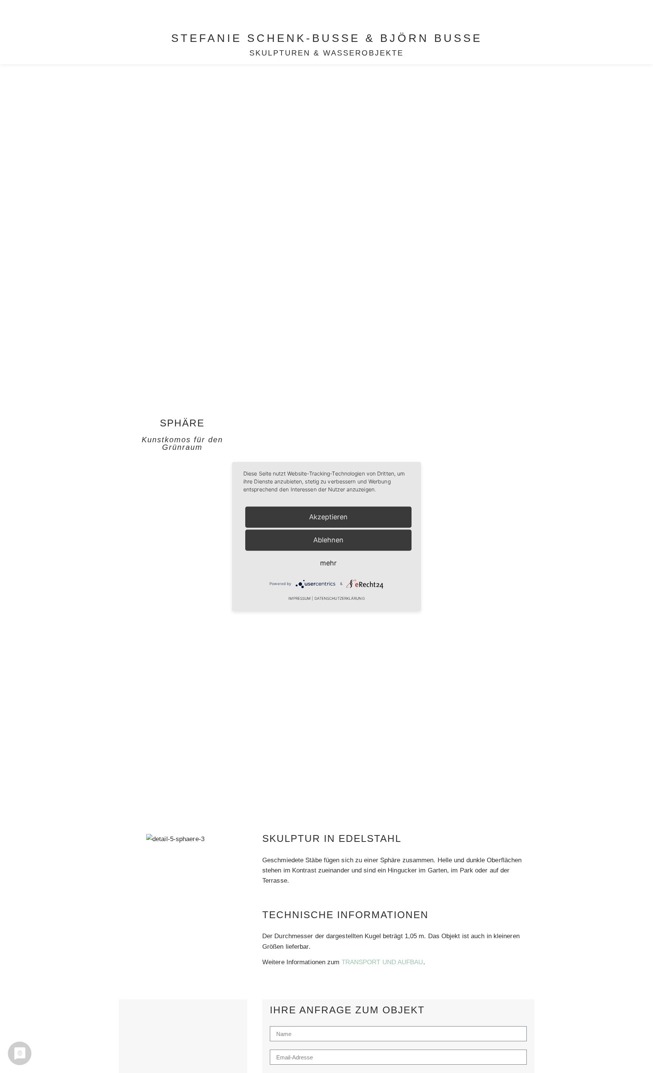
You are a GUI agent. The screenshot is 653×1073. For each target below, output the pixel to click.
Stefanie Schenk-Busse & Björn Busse (326, 38)
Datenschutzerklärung (339, 598)
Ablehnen (328, 540)
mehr (328, 563)
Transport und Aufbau (382, 962)
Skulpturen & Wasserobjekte (326, 53)
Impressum (299, 598)
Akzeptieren (328, 517)
